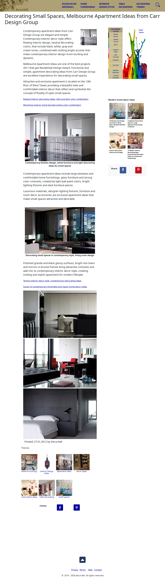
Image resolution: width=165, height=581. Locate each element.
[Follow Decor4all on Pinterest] (77, 507)
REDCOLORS (116, 56)
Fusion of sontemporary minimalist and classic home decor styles (55, 286)
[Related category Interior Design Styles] (47, 462)
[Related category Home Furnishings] (29, 462)
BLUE (115, 45)
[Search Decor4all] (158, 5)
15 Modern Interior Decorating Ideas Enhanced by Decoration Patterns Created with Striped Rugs (135, 150)
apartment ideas (64, 471)
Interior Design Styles (46, 472)
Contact (98, 569)
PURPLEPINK (115, 51)
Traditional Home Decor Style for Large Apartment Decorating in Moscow (135, 120)
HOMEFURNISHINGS (88, 5)
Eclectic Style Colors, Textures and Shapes (116, 150)
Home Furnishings (29, 471)
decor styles (81, 471)
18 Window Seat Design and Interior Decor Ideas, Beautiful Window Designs (117, 120)
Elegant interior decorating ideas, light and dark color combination (55, 99)
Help (90, 569)
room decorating (47, 497)
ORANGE (116, 60)
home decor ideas (29, 497)
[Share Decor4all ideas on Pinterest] (138, 170)
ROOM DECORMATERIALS (69, 5)
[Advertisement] (82, 533)
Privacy (74, 569)
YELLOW (116, 65)
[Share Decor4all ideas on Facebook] (123, 170)
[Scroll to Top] (82, 559)
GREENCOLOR (115, 40)
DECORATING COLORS (115, 30)
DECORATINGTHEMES (143, 5)
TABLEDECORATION (125, 5)
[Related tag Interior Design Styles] (64, 462)
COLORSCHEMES (116, 77)
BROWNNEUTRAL (116, 71)
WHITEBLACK (115, 35)
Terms (83, 569)
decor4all (16, 4)
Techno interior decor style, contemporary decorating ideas (52, 280)
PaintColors (141, 31)
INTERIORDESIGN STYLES (107, 5)
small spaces (64, 497)
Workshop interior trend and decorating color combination (52, 105)
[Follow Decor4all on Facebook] (60, 507)
